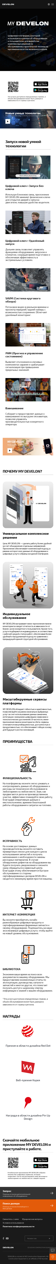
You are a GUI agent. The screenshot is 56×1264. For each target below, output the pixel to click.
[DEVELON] (8, 4)
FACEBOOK (4, 1238)
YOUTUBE (7, 1238)
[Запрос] (52, 1250)
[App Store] (38, 83)
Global (49, 4)
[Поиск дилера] (52, 1257)
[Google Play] (38, 90)
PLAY (7, 121)
